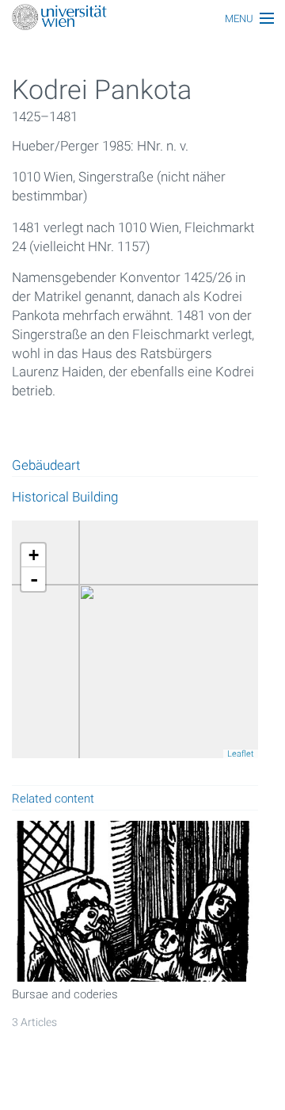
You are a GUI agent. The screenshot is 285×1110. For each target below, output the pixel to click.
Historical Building (65, 497)
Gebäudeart (46, 466)
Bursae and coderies (65, 994)
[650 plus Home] (142, 18)
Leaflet (240, 754)
